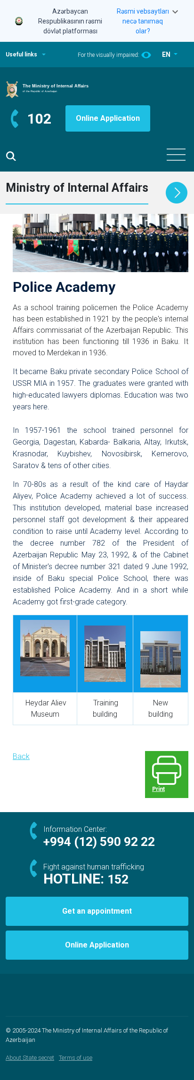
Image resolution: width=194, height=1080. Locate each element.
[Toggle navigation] (176, 154)
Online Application (108, 118)
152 (118, 879)
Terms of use (75, 1057)
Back (21, 756)
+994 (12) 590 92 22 (99, 842)
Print (158, 789)
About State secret (30, 1057)
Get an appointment (97, 911)
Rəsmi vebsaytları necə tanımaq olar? (143, 21)
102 (39, 118)
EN (167, 54)
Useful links (21, 54)
